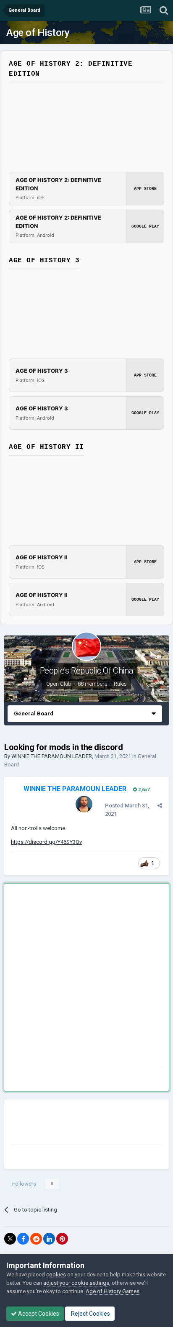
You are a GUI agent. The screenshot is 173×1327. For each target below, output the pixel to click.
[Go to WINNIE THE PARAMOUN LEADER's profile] (84, 804)
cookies (56, 1274)
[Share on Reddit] (36, 1239)
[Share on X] (10, 1239)
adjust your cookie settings (76, 1283)
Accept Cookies (38, 1313)
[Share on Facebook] (23, 1239)
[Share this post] (159, 805)
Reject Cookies (90, 1313)
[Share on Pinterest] (62, 1239)
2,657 (143, 789)
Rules (120, 684)
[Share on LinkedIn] (49, 1239)
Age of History (37, 32)
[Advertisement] (86, 977)
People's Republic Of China (87, 671)
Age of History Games (112, 1291)
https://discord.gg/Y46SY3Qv (46, 842)
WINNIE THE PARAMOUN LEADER (51, 756)
